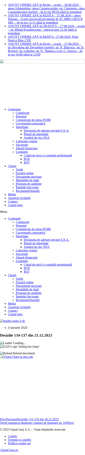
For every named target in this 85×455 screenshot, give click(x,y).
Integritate (22, 127)
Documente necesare (29, 176)
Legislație (22, 152)
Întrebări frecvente (27, 187)
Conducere (22, 112)
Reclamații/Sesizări (28, 191)
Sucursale (22, 144)
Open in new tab (22, 356)
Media (12, 194)
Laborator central (26, 141)
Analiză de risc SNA (37, 137)
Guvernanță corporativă (30, 123)
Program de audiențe (29, 183)
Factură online (25, 173)
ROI (26, 162)
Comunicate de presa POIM (33, 120)
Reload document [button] (23, 353)
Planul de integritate (36, 134)
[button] (42, 212)
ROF (27, 159)
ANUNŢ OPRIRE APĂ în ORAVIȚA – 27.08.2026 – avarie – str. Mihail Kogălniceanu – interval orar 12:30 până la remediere (46, 29)
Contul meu (15, 205)
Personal (21, 116)
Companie (14, 109)
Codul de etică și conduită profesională (48, 155)
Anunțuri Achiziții (19, 198)
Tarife (19, 169)
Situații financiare (27, 148)
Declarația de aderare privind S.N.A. (46, 130)
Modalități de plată (27, 180)
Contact (13, 201)
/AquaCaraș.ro (9, 450)
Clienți (12, 166)
